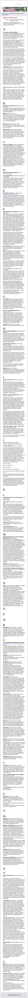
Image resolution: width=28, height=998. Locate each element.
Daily (14, 13)
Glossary (19, 13)
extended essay (8, 173)
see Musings (6, 499)
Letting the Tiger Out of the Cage (10, 194)
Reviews (8, 13)
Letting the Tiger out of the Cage (11, 643)
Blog (11, 13)
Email (6, 14)
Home (3, 13)
